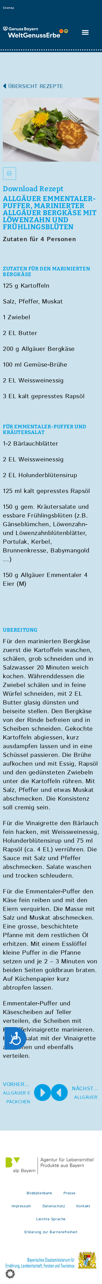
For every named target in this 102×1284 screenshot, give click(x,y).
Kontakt (83, 1206)
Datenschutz (53, 1206)
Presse (69, 1193)
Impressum (21, 1206)
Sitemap (8, 8)
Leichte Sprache (51, 1219)
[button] (85, 32)
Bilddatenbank (39, 1193)
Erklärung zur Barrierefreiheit (51, 1232)
